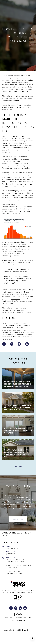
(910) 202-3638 (10, 554)
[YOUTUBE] (20, 608)
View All (18, 466)
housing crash (16, 91)
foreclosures (9, 82)
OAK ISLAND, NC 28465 (14, 573)
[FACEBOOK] (11, 608)
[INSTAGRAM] (15, 608)
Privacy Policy (26, 630)
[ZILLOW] (25, 608)
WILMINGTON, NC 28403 (15, 562)
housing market (11, 186)
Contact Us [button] (18, 519)
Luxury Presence (18, 620)
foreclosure (15, 299)
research (9, 207)
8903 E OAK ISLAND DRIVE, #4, (18, 571)
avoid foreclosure (19, 163)
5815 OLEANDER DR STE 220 (16, 560)
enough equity (12, 296)
